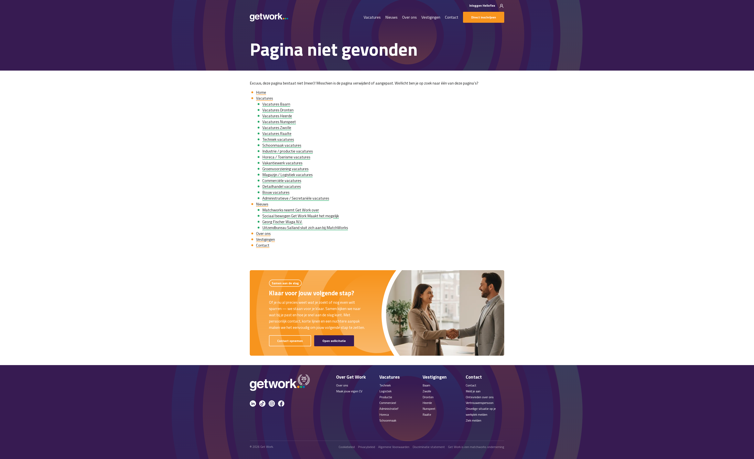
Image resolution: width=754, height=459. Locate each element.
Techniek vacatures (278, 139)
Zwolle (427, 391)
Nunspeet (429, 408)
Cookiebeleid (347, 446)
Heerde (427, 402)
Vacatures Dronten (278, 110)
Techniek (385, 385)
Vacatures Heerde (277, 116)
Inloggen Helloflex (482, 5)
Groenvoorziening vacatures (285, 169)
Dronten (428, 397)
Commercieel (387, 402)
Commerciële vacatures (281, 180)
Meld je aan (473, 391)
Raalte (427, 414)
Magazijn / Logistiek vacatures (287, 175)
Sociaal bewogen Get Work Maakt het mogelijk (300, 216)
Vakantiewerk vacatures (282, 163)
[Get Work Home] (269, 17)
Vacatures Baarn (276, 104)
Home (261, 92)
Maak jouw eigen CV (349, 391)
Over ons (409, 17)
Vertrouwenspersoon (479, 402)
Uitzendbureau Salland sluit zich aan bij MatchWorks (305, 228)
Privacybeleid (366, 446)
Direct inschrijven (483, 17)
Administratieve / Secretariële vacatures (295, 198)
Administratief (389, 408)
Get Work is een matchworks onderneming (476, 446)
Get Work (266, 446)
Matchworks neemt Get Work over (290, 210)
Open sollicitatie (334, 340)
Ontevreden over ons (480, 397)
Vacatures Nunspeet (279, 122)
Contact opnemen (290, 340)
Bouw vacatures (275, 192)
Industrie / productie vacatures (287, 151)
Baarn (426, 385)
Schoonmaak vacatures (281, 145)
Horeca (384, 414)
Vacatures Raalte (276, 133)
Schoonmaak (387, 420)
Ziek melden (473, 420)
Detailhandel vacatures (281, 186)
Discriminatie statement (429, 446)
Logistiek (385, 391)
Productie (385, 397)
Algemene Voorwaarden (393, 446)
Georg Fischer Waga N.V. (282, 222)
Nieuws (391, 17)
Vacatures (372, 17)
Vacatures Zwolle (276, 128)
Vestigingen (430, 17)
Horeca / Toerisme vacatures (286, 157)
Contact (451, 17)
